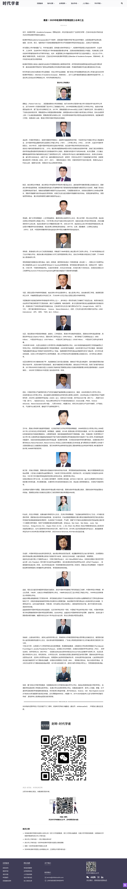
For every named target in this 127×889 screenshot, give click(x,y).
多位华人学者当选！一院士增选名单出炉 (38, 839)
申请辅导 (5, 877)
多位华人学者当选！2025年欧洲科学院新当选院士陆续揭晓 (44, 843)
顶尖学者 (74, 3)
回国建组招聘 (7, 881)
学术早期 (98, 3)
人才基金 (86, 3)
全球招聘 (62, 3)
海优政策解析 (28, 868)
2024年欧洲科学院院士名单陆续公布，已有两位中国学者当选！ (45, 849)
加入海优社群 (28, 881)
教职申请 (5, 871)
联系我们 (48, 872)
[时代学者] (11, 3)
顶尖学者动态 (28, 877)
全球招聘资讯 (28, 871)
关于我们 (48, 863)
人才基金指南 (28, 874)
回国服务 (40, 3)
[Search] (122, 3)
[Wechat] (88, 877)
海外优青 (50, 3)
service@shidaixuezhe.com (55, 877)
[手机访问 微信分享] (125, 885)
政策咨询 (5, 868)
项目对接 (5, 874)
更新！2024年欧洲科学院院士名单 (36, 846)
